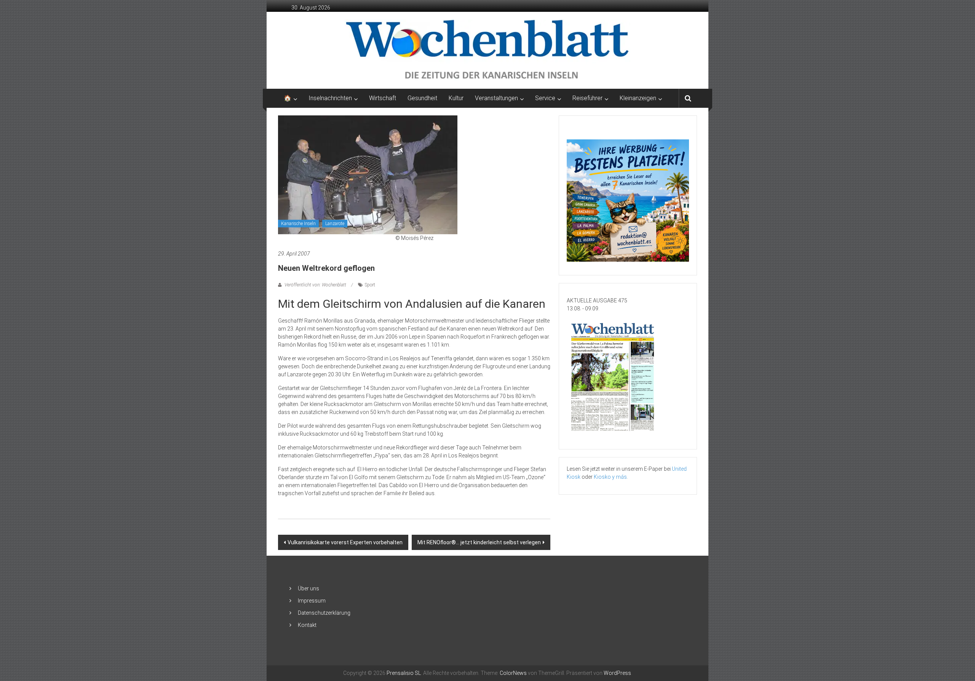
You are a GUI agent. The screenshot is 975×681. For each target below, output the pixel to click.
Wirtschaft (382, 98)
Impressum (312, 601)
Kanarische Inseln (298, 223)
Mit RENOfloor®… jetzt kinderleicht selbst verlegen (479, 542)
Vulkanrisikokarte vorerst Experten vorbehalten (345, 542)
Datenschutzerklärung (324, 613)
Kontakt (307, 625)
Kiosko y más (610, 477)
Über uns (308, 588)
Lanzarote (334, 223)
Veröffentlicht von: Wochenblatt (315, 285)
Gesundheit (422, 98)
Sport (370, 285)
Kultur (456, 98)
